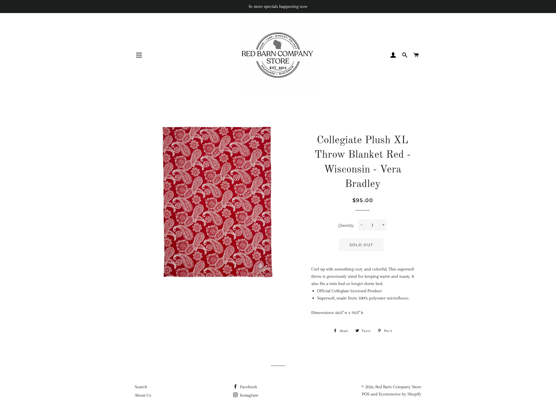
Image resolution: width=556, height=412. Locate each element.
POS (366, 394)
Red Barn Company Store (398, 386)
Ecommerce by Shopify (400, 394)
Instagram (248, 395)
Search (141, 386)
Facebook (248, 386)
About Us (143, 395)
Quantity (346, 225)
